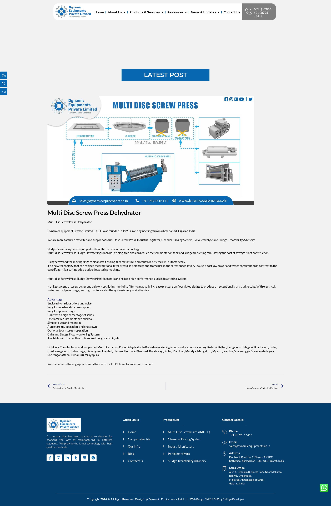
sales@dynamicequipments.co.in (249, 446)
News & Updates (203, 12)
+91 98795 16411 (261, 14)
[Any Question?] (248, 11)
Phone (233, 431)
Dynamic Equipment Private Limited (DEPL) (75, 231)
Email (233, 442)
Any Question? (263, 9)
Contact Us (232, 12)
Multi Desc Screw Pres (120, 240)
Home (99, 12)
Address (234, 453)
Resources (175, 12)
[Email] (224, 442)
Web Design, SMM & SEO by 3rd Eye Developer (217, 499)
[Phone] (224, 432)
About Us (115, 12)
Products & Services (144, 12)
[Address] (224, 454)
